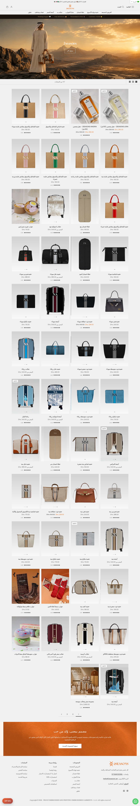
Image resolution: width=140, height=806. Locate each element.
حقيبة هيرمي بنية (114, 512)
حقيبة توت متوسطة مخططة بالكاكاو (114, 654)
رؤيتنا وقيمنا (53, 770)
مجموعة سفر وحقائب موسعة (85, 701)
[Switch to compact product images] (130, 81)
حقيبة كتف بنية (84, 606)
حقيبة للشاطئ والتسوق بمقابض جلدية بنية (114, 177)
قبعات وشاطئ (39, 12)
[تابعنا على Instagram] (127, 791)
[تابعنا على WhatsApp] (124, 791)
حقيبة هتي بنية (84, 512)
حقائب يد (59, 12)
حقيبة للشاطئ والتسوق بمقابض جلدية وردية (25, 177)
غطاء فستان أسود (84, 274)
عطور (30, 12)
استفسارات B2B (51, 777)
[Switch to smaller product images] (133, 81)
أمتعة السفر (50, 12)
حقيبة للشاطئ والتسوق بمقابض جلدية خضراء (55, 178)
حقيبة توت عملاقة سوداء (84, 322)
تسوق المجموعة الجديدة (70, 746)
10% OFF (7, 801)
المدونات (54, 781)
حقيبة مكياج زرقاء (114, 417)
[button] (84, 269)
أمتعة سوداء (55, 322)
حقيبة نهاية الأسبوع (92, 12)
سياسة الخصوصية (21, 774)
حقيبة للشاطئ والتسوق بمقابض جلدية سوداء (25, 127)
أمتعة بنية (114, 559)
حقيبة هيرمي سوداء (26, 274)
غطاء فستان (80, 12)
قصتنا (55, 767)
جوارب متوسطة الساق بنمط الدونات (25, 654)
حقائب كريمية (84, 654)
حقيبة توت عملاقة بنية (55, 512)
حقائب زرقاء (26, 369)
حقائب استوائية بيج (55, 227)
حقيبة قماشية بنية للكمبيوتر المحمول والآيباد (25, 512)
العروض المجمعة (107, 12)
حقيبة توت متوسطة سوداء (114, 369)
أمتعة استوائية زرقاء (55, 417)
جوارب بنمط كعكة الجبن (55, 606)
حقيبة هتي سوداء (114, 322)
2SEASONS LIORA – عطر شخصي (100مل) (114, 127)
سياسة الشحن (22, 770)
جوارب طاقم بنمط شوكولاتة (25, 606)
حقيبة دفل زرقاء (55, 369)
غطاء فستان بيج (85, 227)
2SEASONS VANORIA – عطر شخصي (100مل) (85, 128)
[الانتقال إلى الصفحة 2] (61, 714)
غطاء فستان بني (55, 464)
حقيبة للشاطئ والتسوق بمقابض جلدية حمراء (114, 227)
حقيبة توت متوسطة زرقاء (85, 417)
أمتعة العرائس (114, 464)
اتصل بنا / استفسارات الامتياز (48, 774)
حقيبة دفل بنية (25, 464)
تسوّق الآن (70, 51)
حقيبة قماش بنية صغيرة (84, 464)
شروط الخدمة (22, 777)
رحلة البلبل (25, 417)
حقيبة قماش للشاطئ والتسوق (55, 127)
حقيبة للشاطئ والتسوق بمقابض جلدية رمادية (85, 177)
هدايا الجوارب (70, 12)
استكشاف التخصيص (50, 784)
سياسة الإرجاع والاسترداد (19, 767)
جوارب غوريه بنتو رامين (25, 227)
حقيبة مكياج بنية (85, 559)
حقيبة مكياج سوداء (25, 322)
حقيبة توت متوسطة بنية (25, 559)
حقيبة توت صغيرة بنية (114, 606)
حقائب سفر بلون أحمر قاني (55, 654)
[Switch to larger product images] (136, 81)
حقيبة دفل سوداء (55, 274)
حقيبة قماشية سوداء (114, 274)
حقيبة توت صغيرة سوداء (84, 369)
